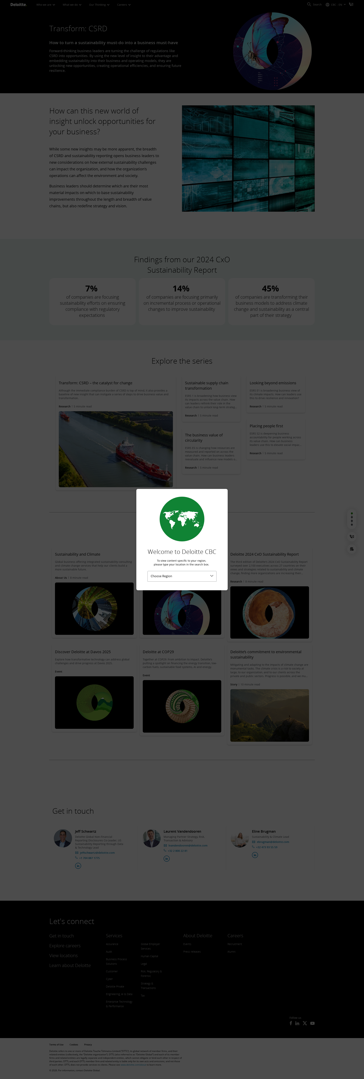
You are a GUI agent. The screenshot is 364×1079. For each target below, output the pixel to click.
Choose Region (161, 576)
